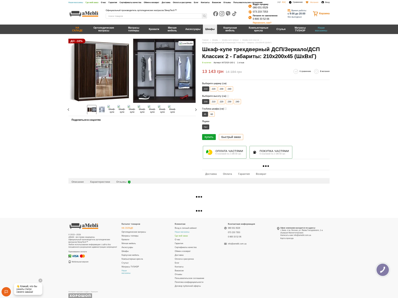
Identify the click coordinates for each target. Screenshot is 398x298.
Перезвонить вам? (262, 23)
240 (229, 89)
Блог (196, 2)
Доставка (166, 2)
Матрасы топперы (133, 29)
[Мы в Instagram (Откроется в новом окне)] (221, 13)
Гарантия (113, 2)
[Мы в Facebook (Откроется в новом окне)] (215, 13)
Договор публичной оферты (188, 286)
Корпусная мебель (230, 29)
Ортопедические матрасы (103, 29)
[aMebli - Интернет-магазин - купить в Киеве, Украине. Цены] (84, 226)
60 (212, 114)
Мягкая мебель (172, 29)
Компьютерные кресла (258, 29)
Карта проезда (287, 238)
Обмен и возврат (151, 2)
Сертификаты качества (130, 2)
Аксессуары (193, 29)
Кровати (154, 29)
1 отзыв (240, 63)
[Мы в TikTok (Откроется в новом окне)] (234, 13)
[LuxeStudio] (186, 43)
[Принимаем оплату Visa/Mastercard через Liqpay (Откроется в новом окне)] (78, 256)
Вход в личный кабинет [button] (186, 228)
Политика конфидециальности (189, 282)
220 (213, 89)
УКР (279, 2)
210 (213, 101)
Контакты (205, 2)
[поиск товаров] (204, 16)
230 (221, 89)
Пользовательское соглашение (248, 2)
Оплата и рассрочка (182, 2)
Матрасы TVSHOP (300, 29)
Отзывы (227, 2)
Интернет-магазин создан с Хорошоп (83, 292)
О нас (103, 2)
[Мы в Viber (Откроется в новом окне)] (228, 13)
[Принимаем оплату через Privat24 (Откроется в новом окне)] (69, 256)
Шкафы (210, 29)
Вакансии (216, 2)
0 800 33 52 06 (261, 19)
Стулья (280, 29)
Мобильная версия (79, 262)
